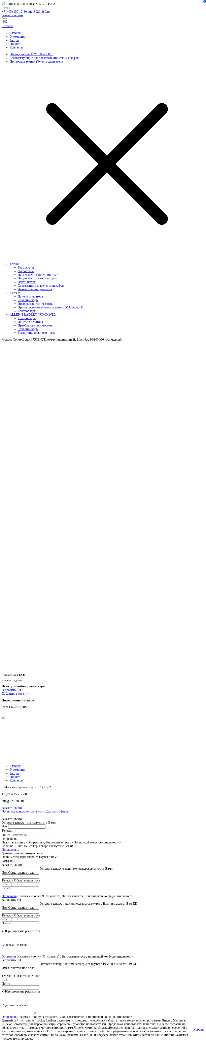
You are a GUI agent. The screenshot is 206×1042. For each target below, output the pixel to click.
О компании (18, 36)
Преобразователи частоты (35, 303)
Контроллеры (27, 311)
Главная (15, 33)
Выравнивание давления (35, 289)
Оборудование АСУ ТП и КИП (31, 54)
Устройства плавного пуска (37, 332)
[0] (5, 22)
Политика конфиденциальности (24, 811)
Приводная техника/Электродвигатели (36, 61)
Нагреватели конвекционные (38, 274)
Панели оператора (30, 296)
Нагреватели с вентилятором (38, 278)
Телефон (7, 830)
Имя (4, 826)
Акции (14, 40)
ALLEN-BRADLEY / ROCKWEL (33, 314)
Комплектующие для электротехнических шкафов (44, 58)
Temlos (14, 264)
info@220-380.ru (39, 11)
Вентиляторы (27, 282)
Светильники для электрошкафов (41, 285)
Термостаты (26, 267)
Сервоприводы (28, 300)
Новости (16, 43)
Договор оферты (57, 811)
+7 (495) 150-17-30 (14, 11)
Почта (6, 834)
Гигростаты (26, 271)
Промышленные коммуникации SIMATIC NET (50, 307)
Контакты (16, 47)
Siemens (15, 292)
